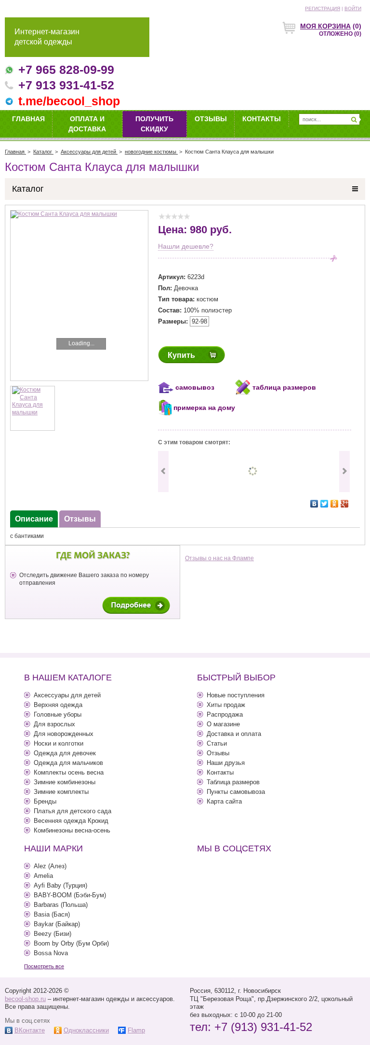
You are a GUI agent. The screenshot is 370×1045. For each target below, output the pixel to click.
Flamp (136, 1030)
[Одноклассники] (335, 503)
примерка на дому (204, 407)
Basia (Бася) (52, 914)
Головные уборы (57, 714)
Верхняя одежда (58, 704)
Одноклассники (86, 1030)
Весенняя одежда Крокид (71, 820)
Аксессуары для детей (67, 695)
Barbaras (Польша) (61, 904)
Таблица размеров (233, 782)
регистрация (322, 8)
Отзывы (211, 119)
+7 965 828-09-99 (66, 69)
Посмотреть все (44, 966)
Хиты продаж (226, 704)
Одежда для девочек (65, 753)
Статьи (217, 743)
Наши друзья (226, 762)
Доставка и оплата (234, 733)
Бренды (45, 801)
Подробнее (136, 605)
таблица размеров (284, 387)
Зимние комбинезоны (64, 782)
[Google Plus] (345, 503)
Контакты (261, 119)
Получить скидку (154, 124)
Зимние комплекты (61, 791)
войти (352, 8)
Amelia (43, 875)
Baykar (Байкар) (57, 924)
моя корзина (325, 26)
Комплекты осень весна (69, 772)
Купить (181, 355)
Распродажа (225, 714)
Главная (28, 119)
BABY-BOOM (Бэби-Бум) (70, 895)
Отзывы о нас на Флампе (219, 558)
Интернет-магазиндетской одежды (46, 37)
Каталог (28, 189)
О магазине (223, 724)
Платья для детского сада (72, 811)
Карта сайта (224, 801)
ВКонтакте (29, 1030)
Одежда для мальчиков (68, 762)
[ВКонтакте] (314, 503)
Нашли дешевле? (185, 246)
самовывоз (194, 387)
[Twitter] (324, 503)
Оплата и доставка (87, 124)
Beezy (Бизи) (52, 933)
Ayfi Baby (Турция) (60, 885)
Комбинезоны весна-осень (72, 830)
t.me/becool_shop (69, 101)
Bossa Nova (51, 953)
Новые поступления (235, 695)
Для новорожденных (63, 733)
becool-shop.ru (25, 999)
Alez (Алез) (50, 866)
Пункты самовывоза (236, 791)
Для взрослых (54, 724)
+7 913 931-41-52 (66, 85)
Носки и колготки (58, 743)
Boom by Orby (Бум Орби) (71, 943)
